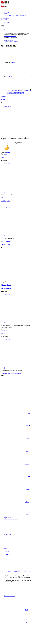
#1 (4, 134)
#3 (4, 235)
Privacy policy (7, 554)
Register (3, 29)
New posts (6, 12)
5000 (8, 90)
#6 (4, 368)
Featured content (8, 15)
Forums (6, 10)
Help (5, 555)
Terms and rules (8, 552)
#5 (4, 322)
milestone (28, 90)
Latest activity (22, 15)
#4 (4, 279)
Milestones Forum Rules (10, 36)
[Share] (16, 120)
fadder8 (13, 62)
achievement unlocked (20, 90)
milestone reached (19, 93)
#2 (4, 192)
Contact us (6, 551)
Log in (2, 26)
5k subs (12, 90)
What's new (7, 13)
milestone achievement (13, 92)
